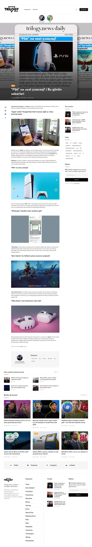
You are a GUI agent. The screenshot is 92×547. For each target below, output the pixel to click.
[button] (27, 9)
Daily (13, 85)
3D (83, 153)
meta (55, 358)
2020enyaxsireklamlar (76, 145)
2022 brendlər (68, 150)
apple (40, 358)
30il (80, 153)
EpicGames (50, 358)
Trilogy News (34, 358)
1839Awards (68, 145)
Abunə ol (85, 9)
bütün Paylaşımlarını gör (20, 363)
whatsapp (33, 361)
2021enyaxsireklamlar (70, 148)
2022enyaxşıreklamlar (77, 150)
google (44, 358)
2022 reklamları (69, 153)
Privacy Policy (76, 183)
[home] (12, 9)
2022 (77, 148)
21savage (75, 153)
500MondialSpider (69, 158)
